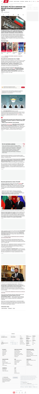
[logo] (6, 1)
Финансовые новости (5, 362)
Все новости (11, 1)
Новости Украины (16, 1)
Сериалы (15, 364)
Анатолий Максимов (6, 12)
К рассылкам (15, 377)
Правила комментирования (28, 345)
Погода (3, 355)
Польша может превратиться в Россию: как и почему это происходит (13, 292)
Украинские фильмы (17, 361)
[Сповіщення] (35, 1)
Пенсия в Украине (4, 365)
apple (27, 387)
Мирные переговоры (17, 352)
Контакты (33, 337)
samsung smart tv (35, 387)
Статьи (5, 3)
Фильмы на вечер (16, 362)
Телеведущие (21, 341)
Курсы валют (4, 361)
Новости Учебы (29, 359)
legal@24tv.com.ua (29, 383)
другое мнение (9, 124)
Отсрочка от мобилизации (30, 354)
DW (18, 113)
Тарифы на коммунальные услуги (6, 363)
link (11, 342)
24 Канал (2, 3)
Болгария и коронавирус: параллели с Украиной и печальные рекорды (11, 56)
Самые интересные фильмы (17, 360)
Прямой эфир (4, 352)
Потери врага (16, 356)
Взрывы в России (16, 355)
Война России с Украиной (18, 349)
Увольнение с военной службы (30, 350)
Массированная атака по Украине (18, 354)
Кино (15, 359)
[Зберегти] (23, 14)
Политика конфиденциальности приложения (28, 341)
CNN (14, 68)
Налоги (3, 364)
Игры (29, 1)
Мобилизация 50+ (29, 351)
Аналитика (26, 1)
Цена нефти (3, 360)
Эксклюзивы (22, 1)
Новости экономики (5, 359)
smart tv (31, 387)
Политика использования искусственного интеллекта (28, 338)
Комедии (15, 363)
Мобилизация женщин (29, 352)
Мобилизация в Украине (30, 349)
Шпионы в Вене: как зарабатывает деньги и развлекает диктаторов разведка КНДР (12, 237)
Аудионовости (4, 354)
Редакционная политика (21, 338)
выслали (20, 183)
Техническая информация (33, 336)
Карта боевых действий (17, 351)
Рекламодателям (22, 342)
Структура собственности (34, 340)
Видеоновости (4, 353)
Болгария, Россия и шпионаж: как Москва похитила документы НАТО (14, 3)
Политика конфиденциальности (28, 336)
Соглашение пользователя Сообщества (27, 343)
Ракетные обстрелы (16, 350)
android (22, 387)
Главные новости (4, 350)
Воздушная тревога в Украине (18, 353)
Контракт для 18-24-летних (30, 353)
